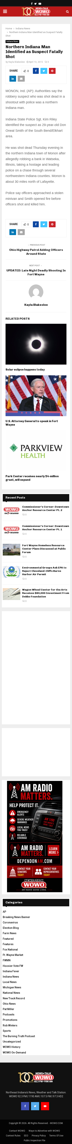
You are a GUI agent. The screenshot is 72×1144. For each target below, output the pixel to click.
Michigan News (12, 987)
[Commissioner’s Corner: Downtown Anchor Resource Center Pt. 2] (11, 511)
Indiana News (12, 41)
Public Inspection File (34, 1140)
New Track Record (14, 998)
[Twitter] (35, 1106)
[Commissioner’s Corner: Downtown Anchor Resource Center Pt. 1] (11, 530)
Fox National (10, 949)
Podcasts (8, 1014)
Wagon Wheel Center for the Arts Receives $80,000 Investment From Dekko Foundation (45, 593)
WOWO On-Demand (14, 1052)
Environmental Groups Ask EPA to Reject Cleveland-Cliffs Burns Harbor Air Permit (44, 571)
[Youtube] (45, 1106)
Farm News (9, 933)
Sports (7, 1030)
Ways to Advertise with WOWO (44, 1131)
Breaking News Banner (16, 917)
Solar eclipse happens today (25, 369)
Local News (10, 982)
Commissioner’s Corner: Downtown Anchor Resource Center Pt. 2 (45, 508)
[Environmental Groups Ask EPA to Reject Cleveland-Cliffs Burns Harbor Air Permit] (11, 572)
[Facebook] (25, 1106)
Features (8, 944)
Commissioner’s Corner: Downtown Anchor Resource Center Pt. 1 (45, 528)
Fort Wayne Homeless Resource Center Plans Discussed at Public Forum (44, 549)
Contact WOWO (17, 1131)
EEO (26, 1135)
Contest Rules (13, 1135)
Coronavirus (10, 922)
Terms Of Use (56, 1135)
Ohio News (9, 1003)
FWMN (7, 960)
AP (4, 911)
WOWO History (11, 1046)
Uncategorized (12, 1041)
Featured (8, 938)
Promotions (10, 1019)
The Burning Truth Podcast (19, 1036)
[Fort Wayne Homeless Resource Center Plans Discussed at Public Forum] (11, 549)
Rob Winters (10, 1025)
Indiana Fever (11, 971)
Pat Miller (8, 1009)
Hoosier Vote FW (13, 965)
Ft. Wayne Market (13, 954)
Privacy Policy (39, 1135)
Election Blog (11, 927)
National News (11, 992)
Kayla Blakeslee (16, 62)
